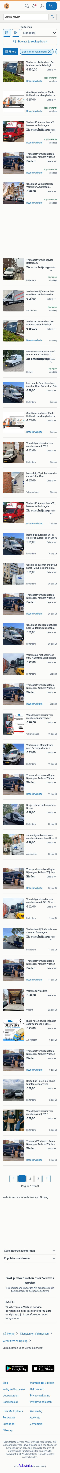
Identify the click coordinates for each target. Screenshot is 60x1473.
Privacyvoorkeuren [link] (41, 1402)
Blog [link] (5, 1382)
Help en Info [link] (37, 1389)
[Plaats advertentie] (51, 6)
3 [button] (38, 1178)
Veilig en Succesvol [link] (14, 1389)
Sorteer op (26, 27)
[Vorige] (13, 1178)
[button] (34, 6)
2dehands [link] (8, 1424)
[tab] (7, 33)
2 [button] (30, 1178)
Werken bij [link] (36, 1411)
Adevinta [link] (35, 1417)
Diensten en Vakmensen (34, 51)
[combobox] (26, 17)
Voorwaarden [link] (10, 1395)
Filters (12, 51)
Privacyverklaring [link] (40, 1395)
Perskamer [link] (9, 1417)
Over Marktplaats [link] (13, 1411)
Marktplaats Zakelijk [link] (42, 1382)
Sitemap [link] (7, 1430)
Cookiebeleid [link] (10, 1402)
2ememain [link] (36, 1424)
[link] (7, 6)
